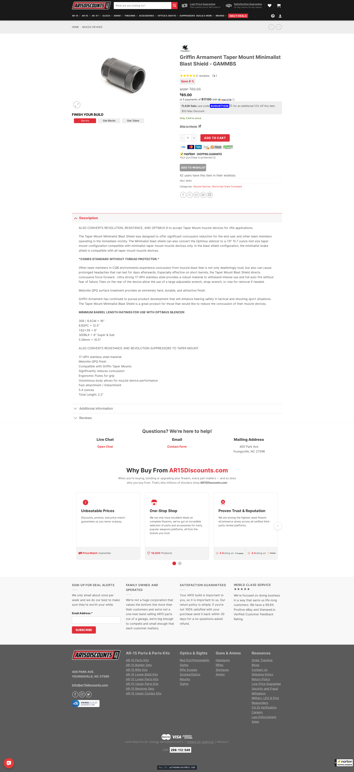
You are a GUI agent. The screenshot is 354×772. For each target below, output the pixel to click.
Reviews (85, 418)
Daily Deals (238, 15)
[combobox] (142, 5)
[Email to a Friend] (196, 195)
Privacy (223, 742)
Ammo (117, 15)
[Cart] (279, 5)
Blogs (255, 665)
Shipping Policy (262, 674)
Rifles (219, 665)
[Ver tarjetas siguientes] (278, 526)
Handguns (223, 660)
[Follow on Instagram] (82, 694)
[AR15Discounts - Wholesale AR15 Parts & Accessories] (91, 5)
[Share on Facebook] (183, 195)
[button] (344, 762)
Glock (106, 15)
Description (88, 218)
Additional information (96, 408)
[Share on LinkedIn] (210, 195)
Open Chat (105, 446)
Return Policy (261, 679)
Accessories (146, 15)
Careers (257, 712)
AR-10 (85, 15)
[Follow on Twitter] (89, 694)
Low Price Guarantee (266, 684)
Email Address (82, 613)
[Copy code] (231, 106)
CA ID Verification (264, 707)
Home (75, 27)
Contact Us (260, 670)
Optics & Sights (167, 15)
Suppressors (187, 15)
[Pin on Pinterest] (203, 195)
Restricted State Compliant (227, 186)
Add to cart (215, 138)
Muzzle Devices (92, 27)
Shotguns (222, 670)
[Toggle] (75, 218)
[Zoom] (76, 104)
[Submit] (174, 5)
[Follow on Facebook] (75, 694)
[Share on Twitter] (190, 195)
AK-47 (95, 15)
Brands (220, 15)
